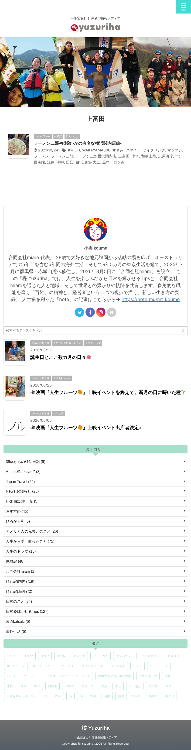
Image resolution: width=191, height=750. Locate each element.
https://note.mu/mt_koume (151, 299)
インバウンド (125, 656)
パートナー (31, 676)
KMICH (74, 150)
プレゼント (82, 676)
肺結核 (152, 696)
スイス (137, 666)
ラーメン (41, 156)
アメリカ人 (100, 656)
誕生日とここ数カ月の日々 (58, 357)
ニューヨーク (159, 666)
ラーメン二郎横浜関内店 (95, 156)
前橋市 (52, 686)
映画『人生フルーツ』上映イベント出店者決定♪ (88, 427)
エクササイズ (151, 656)
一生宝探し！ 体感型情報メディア (95, 737)
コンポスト (117, 666)
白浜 (79, 162)
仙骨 (168, 676)
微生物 (153, 686)
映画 (58, 696)
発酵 (107, 696)
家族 (104, 686)
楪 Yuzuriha (95, 728)
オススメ (173, 656)
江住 (51, 162)
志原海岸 (165, 156)
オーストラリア (43, 666)
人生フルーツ (148, 676)
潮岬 (60, 162)
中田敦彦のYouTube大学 (114, 676)
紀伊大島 (92, 162)
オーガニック (16, 666)
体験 (10, 686)
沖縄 (93, 696)
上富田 (124, 156)
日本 (44, 696)
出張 (37, 686)
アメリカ (79, 656)
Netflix (61, 656)
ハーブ (11, 676)
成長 (168, 686)
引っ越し (135, 686)
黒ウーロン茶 (113, 162)
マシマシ (174, 150)
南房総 (69, 686)
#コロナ (12, 656)
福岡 (121, 696)
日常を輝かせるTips (20, 696)
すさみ (118, 150)
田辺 (70, 162)
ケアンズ (67, 666)
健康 (23, 686)
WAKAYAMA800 (96, 150)
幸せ (118, 686)
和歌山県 (148, 156)
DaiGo (45, 656)
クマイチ (133, 150)
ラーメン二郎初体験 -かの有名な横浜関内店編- (78, 143)
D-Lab (29, 656)
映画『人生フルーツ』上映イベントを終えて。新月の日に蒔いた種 (108, 392)
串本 (135, 156)
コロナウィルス (91, 666)
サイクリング (154, 150)
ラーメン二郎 (62, 156)
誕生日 (169, 696)
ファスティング (57, 676)
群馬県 (136, 696)
